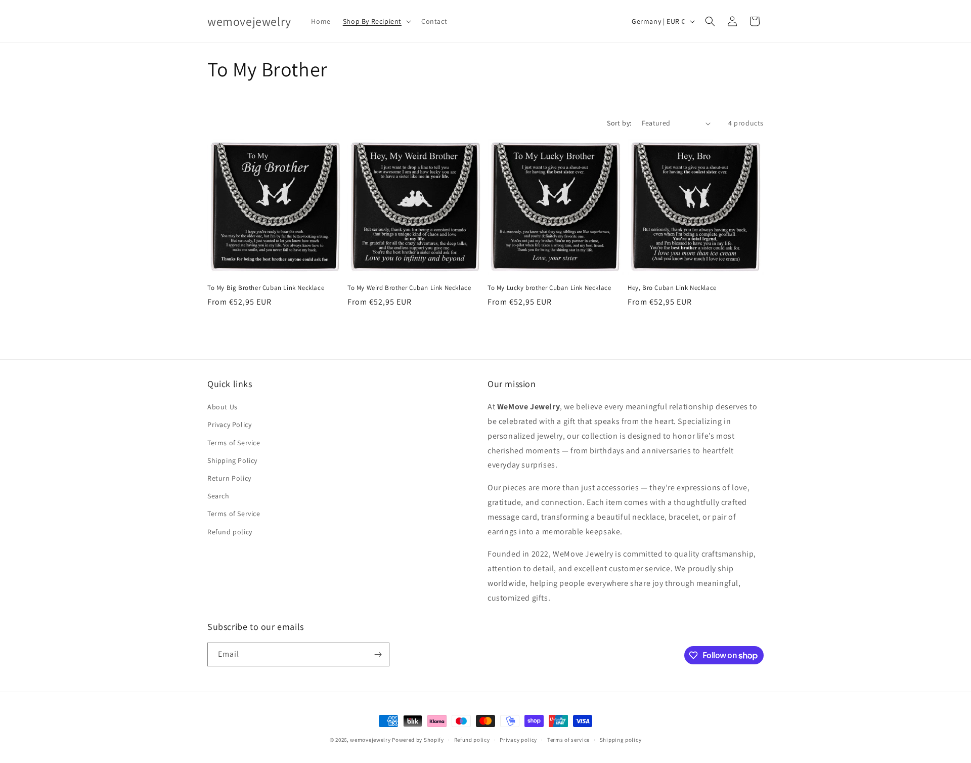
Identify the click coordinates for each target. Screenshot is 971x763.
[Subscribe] (378, 654)
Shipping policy (621, 739)
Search (218, 495)
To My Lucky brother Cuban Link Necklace (549, 288)
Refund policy (229, 531)
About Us (222, 406)
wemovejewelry (370, 739)
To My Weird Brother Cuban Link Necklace (409, 288)
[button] (376, 21)
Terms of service (568, 739)
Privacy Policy (229, 424)
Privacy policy (518, 739)
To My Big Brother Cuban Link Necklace (265, 288)
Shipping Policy (232, 460)
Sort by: (619, 123)
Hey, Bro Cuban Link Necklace (672, 288)
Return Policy (229, 478)
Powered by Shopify (418, 739)
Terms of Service (233, 442)
